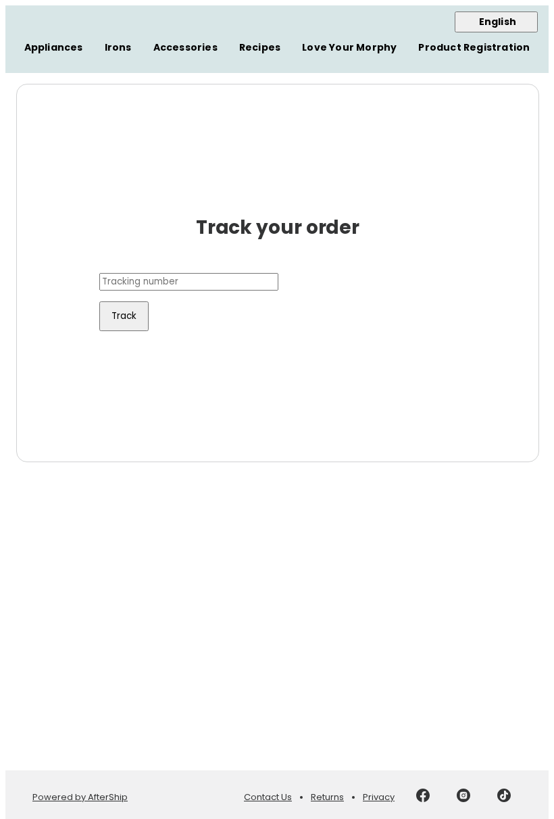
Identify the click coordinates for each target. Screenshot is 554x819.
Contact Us (268, 797)
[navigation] (277, 39)
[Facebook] (422, 797)
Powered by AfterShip (80, 797)
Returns (327, 797)
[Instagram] (463, 797)
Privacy (379, 797)
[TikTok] (504, 797)
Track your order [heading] (277, 228)
